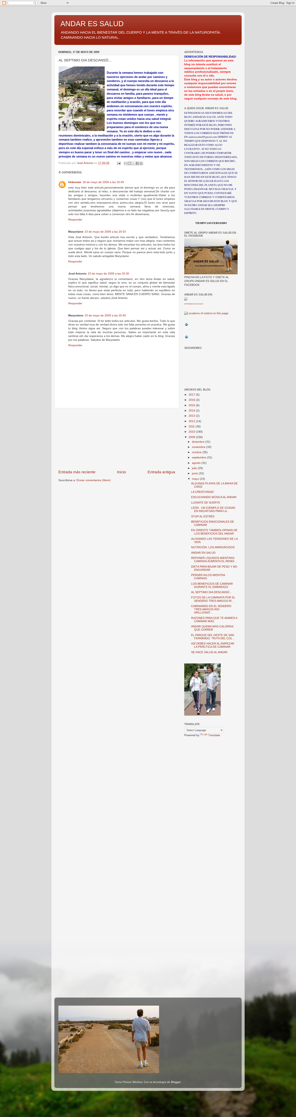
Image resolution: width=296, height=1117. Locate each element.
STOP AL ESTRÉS (202, 516)
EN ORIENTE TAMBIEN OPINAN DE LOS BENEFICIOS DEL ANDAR (214, 532)
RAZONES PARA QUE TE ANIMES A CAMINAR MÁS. (214, 620)
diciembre (198, 441)
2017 (192, 394)
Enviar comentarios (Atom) (94, 480)
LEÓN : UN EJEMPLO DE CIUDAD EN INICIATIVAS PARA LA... (213, 509)
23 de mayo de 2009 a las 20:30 (108, 273)
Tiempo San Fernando (211, 223)
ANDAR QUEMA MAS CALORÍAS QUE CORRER (212, 628)
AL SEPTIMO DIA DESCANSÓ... (211, 592)
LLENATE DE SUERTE (205, 502)
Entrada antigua (161, 472)
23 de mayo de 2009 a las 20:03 (105, 231)
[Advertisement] (117, 439)
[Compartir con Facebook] (137, 163)
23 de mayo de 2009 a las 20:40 (105, 315)
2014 (192, 410)
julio (195, 468)
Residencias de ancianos (194, 304)
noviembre (199, 447)
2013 (192, 415)
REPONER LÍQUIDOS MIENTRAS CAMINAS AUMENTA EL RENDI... (214, 559)
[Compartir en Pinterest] (141, 163)
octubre (197, 452)
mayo (196, 478)
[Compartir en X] (133, 163)
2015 (192, 405)
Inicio (121, 472)
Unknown (74, 182)
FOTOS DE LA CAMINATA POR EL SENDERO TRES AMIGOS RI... (213, 599)
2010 (192, 431)
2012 (192, 421)
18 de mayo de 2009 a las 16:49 (103, 182)
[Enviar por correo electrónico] (126, 163)
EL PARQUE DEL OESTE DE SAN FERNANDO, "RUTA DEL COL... (213, 637)
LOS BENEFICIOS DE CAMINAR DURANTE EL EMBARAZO (212, 585)
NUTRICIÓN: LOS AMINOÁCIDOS (213, 547)
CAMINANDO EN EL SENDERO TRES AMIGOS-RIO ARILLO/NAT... (211, 609)
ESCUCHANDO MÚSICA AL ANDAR (213, 497)
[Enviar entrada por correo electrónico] (118, 163)
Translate (214, 735)
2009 (192, 437)
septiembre (199, 457)
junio (195, 473)
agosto (196, 462)
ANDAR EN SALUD (203, 552)
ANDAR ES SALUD (92, 24)
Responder (75, 219)
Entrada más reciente (76, 472)
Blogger (176, 1082)
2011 (192, 426)
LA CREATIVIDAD (202, 491)
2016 (192, 399)
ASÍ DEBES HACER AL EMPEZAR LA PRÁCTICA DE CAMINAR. (212, 645)
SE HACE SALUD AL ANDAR (209, 652)
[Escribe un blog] (130, 163)
